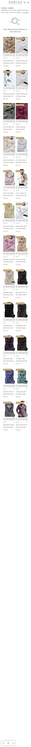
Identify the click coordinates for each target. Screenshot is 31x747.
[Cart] (8, 743)
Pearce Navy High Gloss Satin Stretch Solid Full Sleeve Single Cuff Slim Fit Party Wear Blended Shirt (8, 360)
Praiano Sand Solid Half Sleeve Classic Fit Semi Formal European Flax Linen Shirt (9, 62)
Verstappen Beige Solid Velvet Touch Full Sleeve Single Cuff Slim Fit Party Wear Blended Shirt (8, 294)
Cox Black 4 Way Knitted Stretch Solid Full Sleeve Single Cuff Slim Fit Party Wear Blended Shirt (21, 360)
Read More (26, 12)
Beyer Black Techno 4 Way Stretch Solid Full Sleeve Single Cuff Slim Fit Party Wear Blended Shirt (22, 294)
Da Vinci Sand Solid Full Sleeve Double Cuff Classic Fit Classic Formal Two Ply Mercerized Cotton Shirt (9, 161)
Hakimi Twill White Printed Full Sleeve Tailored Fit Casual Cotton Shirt (8, 194)
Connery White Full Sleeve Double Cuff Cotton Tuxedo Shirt (21, 194)
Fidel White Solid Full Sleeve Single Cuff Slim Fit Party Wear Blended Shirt (9, 95)
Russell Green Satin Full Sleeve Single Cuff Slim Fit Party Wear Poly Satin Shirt (21, 393)
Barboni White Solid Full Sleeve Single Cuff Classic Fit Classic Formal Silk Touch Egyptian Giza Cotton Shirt (22, 227)
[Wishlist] (24, 2)
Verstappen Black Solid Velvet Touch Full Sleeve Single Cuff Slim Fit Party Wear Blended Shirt (8, 327)
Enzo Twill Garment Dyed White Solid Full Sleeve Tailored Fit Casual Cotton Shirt (22, 161)
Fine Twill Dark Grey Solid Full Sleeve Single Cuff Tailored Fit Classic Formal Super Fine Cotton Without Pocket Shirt (8, 128)
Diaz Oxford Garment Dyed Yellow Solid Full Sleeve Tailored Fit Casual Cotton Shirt (8, 227)
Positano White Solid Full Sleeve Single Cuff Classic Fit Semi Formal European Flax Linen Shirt (22, 95)
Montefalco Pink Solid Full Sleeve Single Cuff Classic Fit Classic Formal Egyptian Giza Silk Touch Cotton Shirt (9, 261)
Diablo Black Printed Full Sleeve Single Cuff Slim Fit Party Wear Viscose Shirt (8, 426)
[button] (3, 743)
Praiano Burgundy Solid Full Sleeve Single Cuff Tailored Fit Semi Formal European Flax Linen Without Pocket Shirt (21, 128)
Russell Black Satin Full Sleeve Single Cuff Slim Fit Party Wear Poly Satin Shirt (21, 327)
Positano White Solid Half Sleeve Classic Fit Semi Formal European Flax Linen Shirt (22, 62)
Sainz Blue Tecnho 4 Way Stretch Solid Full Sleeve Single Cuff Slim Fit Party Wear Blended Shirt (9, 393)
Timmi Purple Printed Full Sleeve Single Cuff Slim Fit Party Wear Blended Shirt (21, 426)
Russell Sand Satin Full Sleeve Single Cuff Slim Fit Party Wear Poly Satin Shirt (21, 261)
